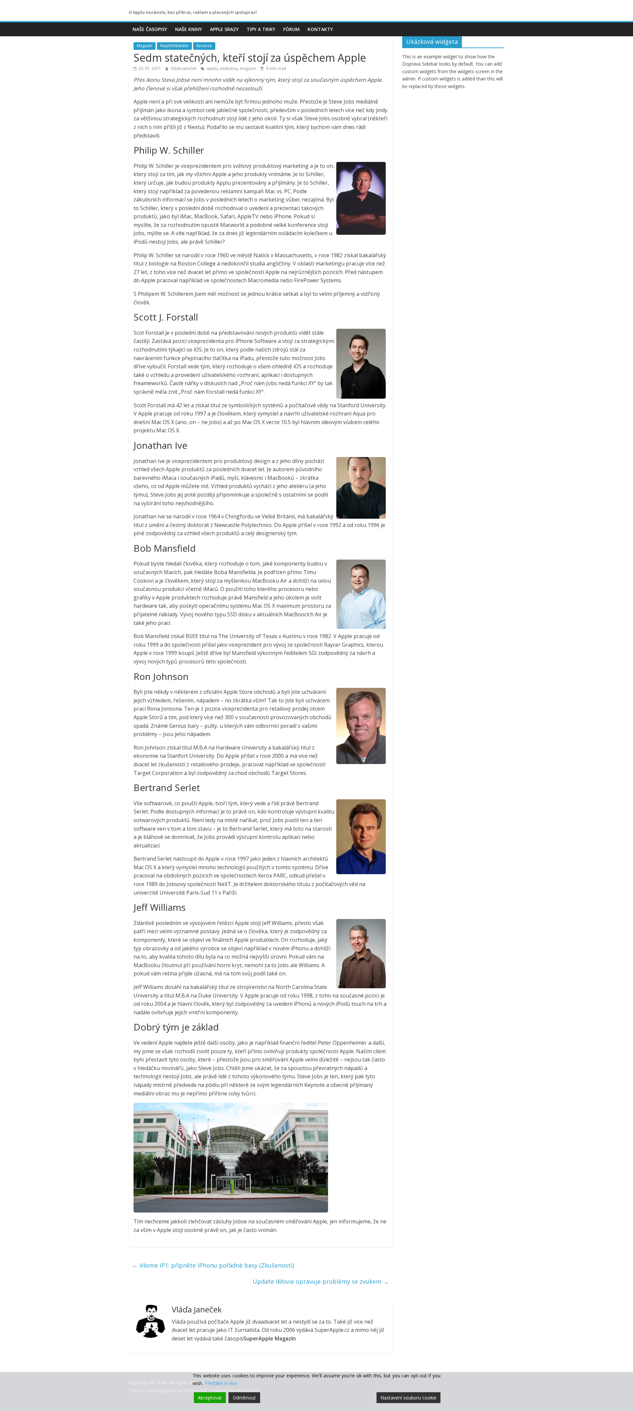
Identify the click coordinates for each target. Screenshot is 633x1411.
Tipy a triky (261, 29)
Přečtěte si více (220, 1383)
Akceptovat (210, 1398)
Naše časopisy (150, 29)
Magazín (144, 45)
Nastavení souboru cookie (408, 1398)
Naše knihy (188, 29)
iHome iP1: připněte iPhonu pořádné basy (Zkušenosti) (213, 1265)
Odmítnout (244, 1398)
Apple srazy (224, 29)
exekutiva (228, 68)
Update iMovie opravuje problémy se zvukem (321, 1281)
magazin (248, 68)
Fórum (291, 29)
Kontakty (320, 29)
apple (211, 68)
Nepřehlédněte (174, 45)
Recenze (204, 45)
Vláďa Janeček (184, 68)
